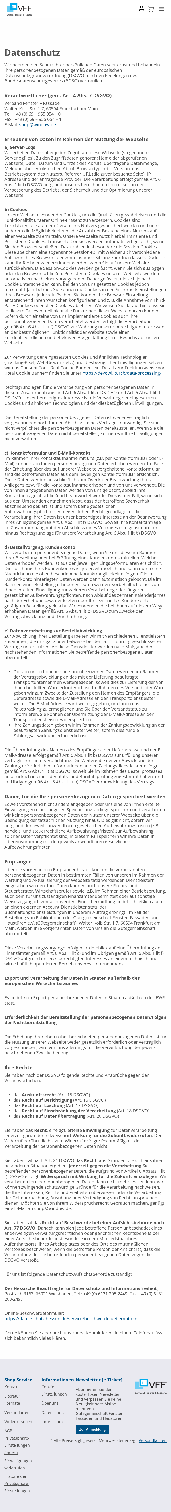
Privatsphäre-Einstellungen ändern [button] (17, 1445)
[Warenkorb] (150, 9)
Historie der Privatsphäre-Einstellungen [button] (17, 1483)
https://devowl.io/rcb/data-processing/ (122, 373)
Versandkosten (153, 1440)
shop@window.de (37, 125)
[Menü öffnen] (161, 8)
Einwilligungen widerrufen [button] (18, 1464)
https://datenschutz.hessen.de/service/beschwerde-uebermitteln (70, 1319)
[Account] (141, 10)
